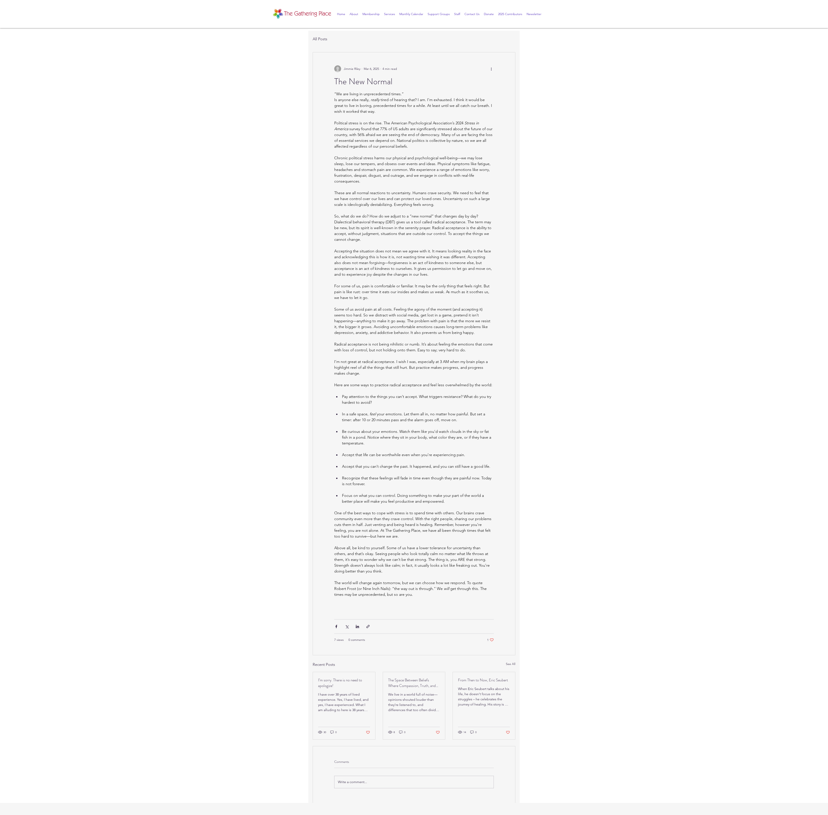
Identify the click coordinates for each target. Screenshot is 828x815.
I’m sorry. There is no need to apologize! (340, 682)
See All (510, 664)
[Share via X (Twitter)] (347, 626)
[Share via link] (368, 626)
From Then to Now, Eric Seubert (483, 680)
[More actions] (491, 68)
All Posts (320, 39)
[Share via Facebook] (336, 626)
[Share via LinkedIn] (357, 626)
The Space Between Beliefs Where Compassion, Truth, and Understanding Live (412, 682)
